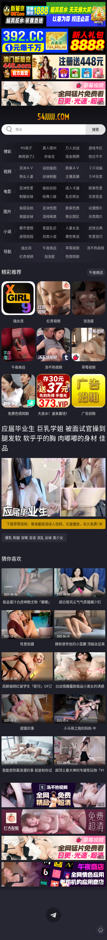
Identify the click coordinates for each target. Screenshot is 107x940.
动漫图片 (96, 208)
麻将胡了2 (26, 156)
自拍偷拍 (49, 168)
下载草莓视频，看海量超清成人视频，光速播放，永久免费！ (53, 524)
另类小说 (49, 236)
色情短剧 (72, 256)
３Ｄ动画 (96, 168)
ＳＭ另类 (96, 176)
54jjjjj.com (53, 117)
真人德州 (49, 148)
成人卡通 (72, 188)
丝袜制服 (49, 176)
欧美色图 (72, 208)
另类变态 (96, 196)
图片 (7, 211)
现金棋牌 (72, 156)
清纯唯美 (49, 216)
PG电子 (26, 148)
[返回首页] (101, 930)
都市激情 (26, 228)
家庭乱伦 (49, 228)
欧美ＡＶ (72, 168)
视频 (7, 171)
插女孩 (26, 248)
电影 (7, 191)
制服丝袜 (26, 196)
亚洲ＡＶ (26, 168)
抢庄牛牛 (96, 156)
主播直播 (72, 176)
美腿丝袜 (26, 216)
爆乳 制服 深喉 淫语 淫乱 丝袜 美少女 (34, 537)
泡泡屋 (49, 256)
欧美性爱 (96, 188)
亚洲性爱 (26, 188)
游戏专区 (96, 148)
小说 (7, 231)
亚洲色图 (49, 208)
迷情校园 (26, 236)
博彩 (7, 151)
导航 (7, 251)
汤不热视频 (95, 248)
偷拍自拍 (49, 188)
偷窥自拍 (26, 208)
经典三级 (49, 196)
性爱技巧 (96, 236)
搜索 (95, 129)
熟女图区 (72, 216)
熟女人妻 (26, 176)
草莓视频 (72, 248)
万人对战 (72, 148)
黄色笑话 (72, 236)
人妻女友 (72, 228)
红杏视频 (26, 256)
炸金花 (49, 156)
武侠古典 (96, 228)
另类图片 (96, 216)
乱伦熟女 (72, 196)
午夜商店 (49, 248)
